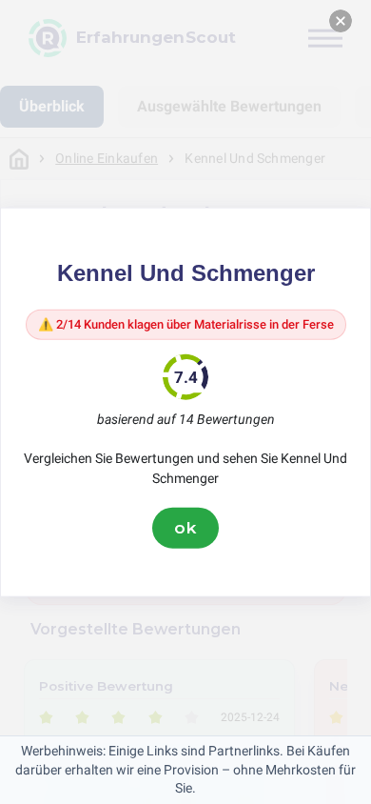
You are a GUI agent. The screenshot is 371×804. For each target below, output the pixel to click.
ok (185, 527)
